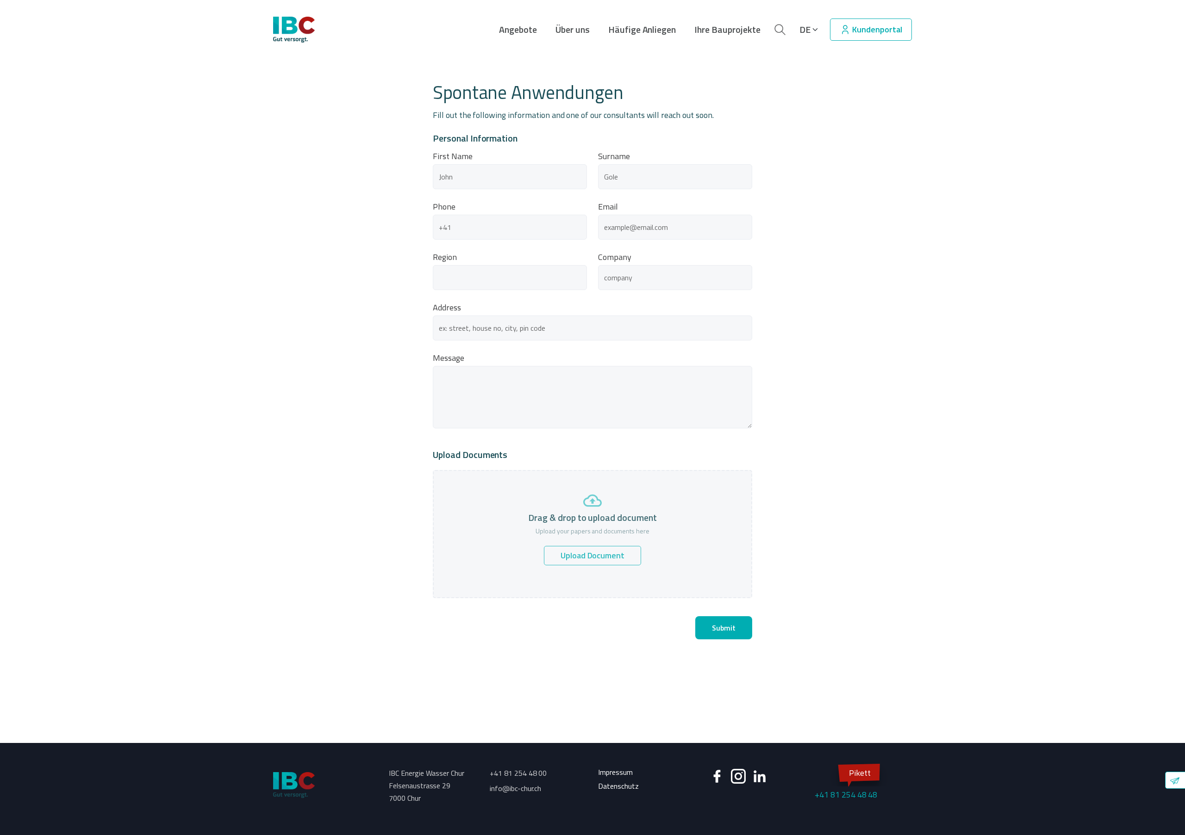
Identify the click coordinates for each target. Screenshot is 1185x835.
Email (608, 206)
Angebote (518, 29)
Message (448, 358)
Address (447, 307)
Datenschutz (618, 786)
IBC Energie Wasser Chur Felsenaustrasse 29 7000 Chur (426, 785)
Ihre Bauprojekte (727, 29)
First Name (453, 156)
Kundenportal (876, 29)
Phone (444, 206)
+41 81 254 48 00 (518, 773)
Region (445, 257)
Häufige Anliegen (642, 29)
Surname (614, 156)
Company (614, 257)
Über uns (572, 29)
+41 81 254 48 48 (846, 784)
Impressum (615, 772)
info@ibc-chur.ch (515, 788)
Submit (724, 627)
